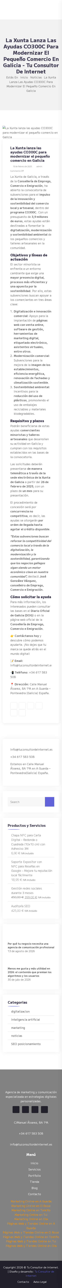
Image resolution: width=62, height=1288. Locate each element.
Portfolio (34, 1175)
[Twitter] (25, 1109)
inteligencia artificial (25, 1019)
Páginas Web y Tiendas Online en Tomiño (31, 1237)
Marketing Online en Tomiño (31, 1210)
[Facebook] (16, 1109)
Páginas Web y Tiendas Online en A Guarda (31, 1225)
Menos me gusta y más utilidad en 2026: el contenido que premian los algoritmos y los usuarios (29, 972)
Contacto (34, 1194)
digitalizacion (20, 1011)
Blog (35, 1188)
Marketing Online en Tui (31, 1214)
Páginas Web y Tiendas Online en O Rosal (31, 1232)
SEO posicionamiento (26, 1044)
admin (39, 166)
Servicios (34, 1169)
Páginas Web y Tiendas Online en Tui (31, 1241)
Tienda (34, 1182)
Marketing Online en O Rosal (31, 1206)
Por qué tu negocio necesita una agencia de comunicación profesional (31, 945)
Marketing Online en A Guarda (31, 1201)
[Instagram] (44, 1109)
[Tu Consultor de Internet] (29, 9)
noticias (36, 77)
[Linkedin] (35, 1109)
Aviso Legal (39, 1281)
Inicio (24, 77)
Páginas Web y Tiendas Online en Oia (31, 1246)
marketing (18, 1028)
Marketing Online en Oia (31, 1219)
